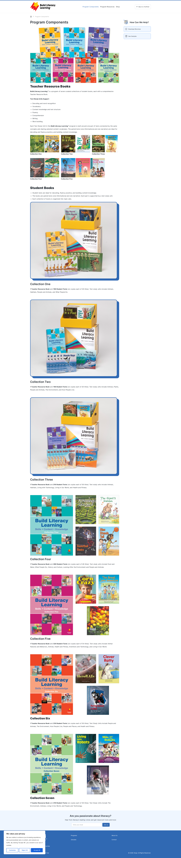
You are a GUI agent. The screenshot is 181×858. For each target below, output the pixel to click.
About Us (114, 835)
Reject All (25, 850)
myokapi (144, 7)
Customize (12, 850)
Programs (74, 835)
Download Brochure (134, 29)
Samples (73, 839)
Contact (114, 839)
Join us (106, 825)
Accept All (37, 850)
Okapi (135, 853)
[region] (24, 842)
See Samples (132, 36)
